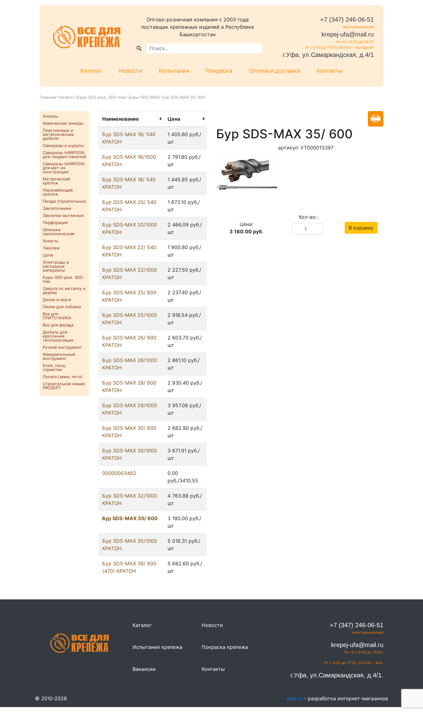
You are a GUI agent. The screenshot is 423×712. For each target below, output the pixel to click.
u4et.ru (294, 698)
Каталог (91, 70)
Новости (130, 70)
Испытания (174, 70)
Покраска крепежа (225, 647)
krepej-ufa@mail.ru (347, 34)
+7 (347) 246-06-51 (347, 19)
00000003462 (119, 473)
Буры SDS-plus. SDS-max (101, 97)
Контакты (330, 70)
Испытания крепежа (157, 647)
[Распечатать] (375, 119)
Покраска (219, 70)
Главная (47, 97)
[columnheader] (131, 119)
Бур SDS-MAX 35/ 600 (130, 518)
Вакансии (144, 669)
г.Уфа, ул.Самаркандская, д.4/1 (328, 54)
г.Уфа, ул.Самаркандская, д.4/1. (336, 675)
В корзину (361, 228)
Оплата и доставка (274, 70)
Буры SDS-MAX (144, 97)
